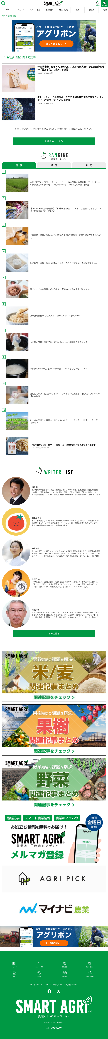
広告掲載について (71, 985)
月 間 (89, 165)
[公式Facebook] (49, 991)
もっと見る (54, 633)
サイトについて (36, 985)
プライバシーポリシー (53, 985)
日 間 (19, 165)
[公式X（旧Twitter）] (58, 991)
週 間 (54, 165)
